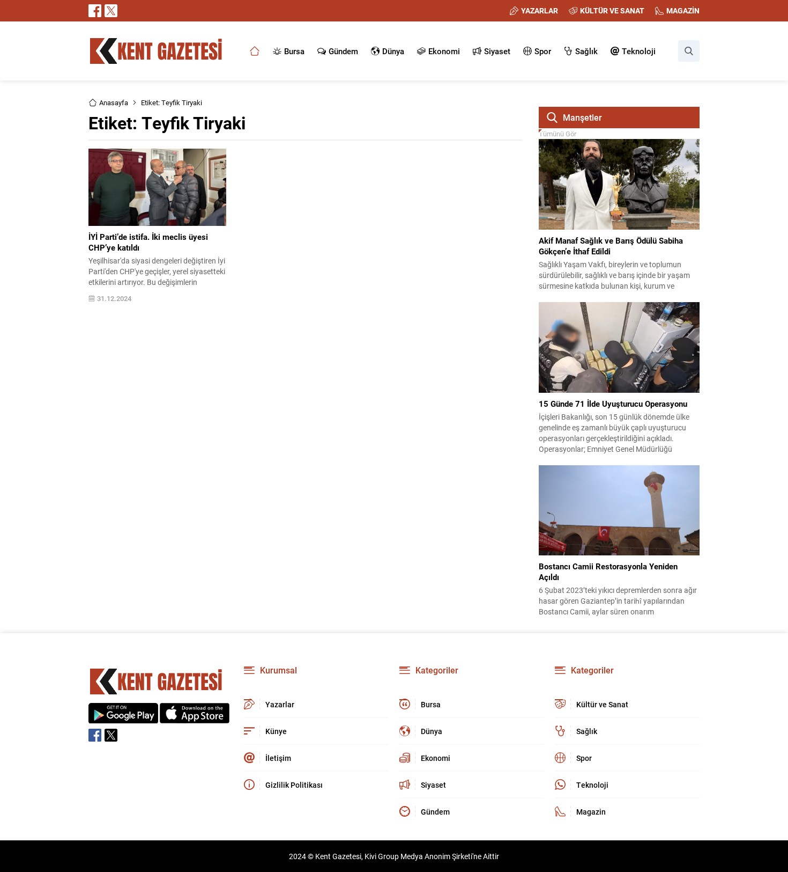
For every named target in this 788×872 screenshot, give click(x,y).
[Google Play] (123, 718)
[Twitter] (111, 10)
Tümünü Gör (557, 133)
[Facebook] (94, 10)
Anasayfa (113, 102)
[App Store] (194, 718)
